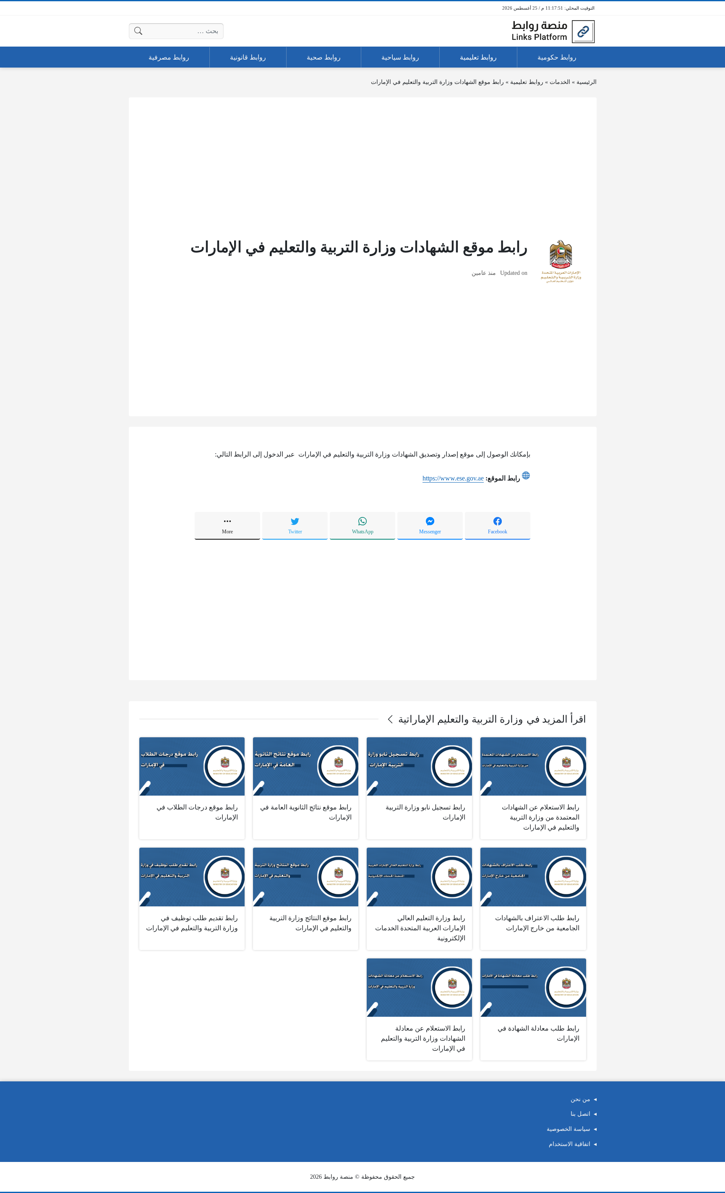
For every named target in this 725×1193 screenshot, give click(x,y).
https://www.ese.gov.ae (453, 478)
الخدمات (560, 82)
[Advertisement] (362, 166)
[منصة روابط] (553, 31)
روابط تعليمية (526, 82)
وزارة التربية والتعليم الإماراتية (460, 719)
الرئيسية (586, 82)
